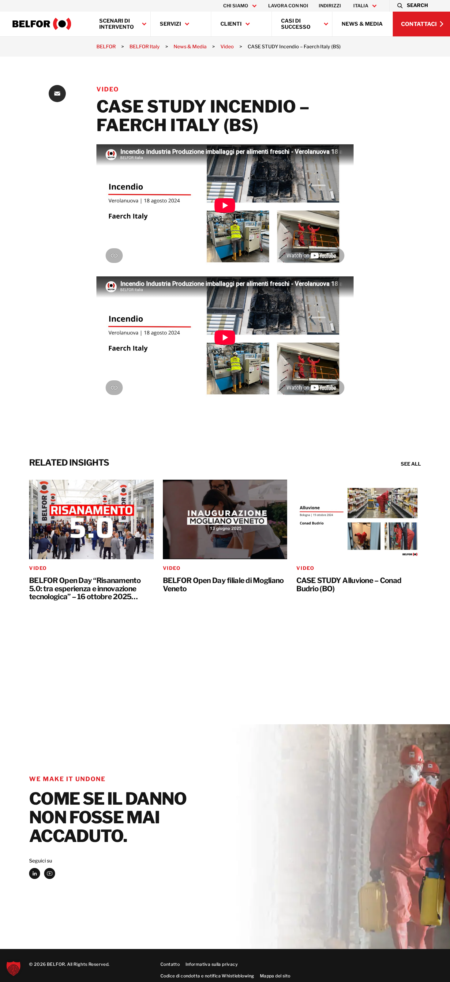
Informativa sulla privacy (212, 964)
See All (411, 464)
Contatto (170, 964)
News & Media (362, 24)
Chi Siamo (235, 6)
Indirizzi (330, 6)
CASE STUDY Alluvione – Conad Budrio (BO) (348, 585)
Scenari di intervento (116, 24)
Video (107, 89)
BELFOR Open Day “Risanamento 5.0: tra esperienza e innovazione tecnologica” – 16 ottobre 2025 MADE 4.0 (85, 589)
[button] (412, 6)
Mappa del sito (275, 975)
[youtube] (49, 873)
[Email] (57, 93)
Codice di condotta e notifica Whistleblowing (207, 975)
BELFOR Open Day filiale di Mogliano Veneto (223, 585)
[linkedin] (34, 873)
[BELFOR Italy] (42, 24)
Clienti (231, 24)
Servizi (170, 24)
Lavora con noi (288, 6)
